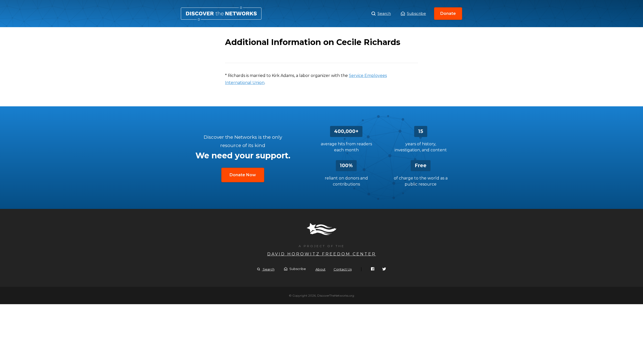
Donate (448, 13)
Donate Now (243, 174)
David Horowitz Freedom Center (321, 254)
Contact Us (343, 269)
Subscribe (416, 13)
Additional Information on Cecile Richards (221, 13)
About (320, 269)
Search (384, 13)
